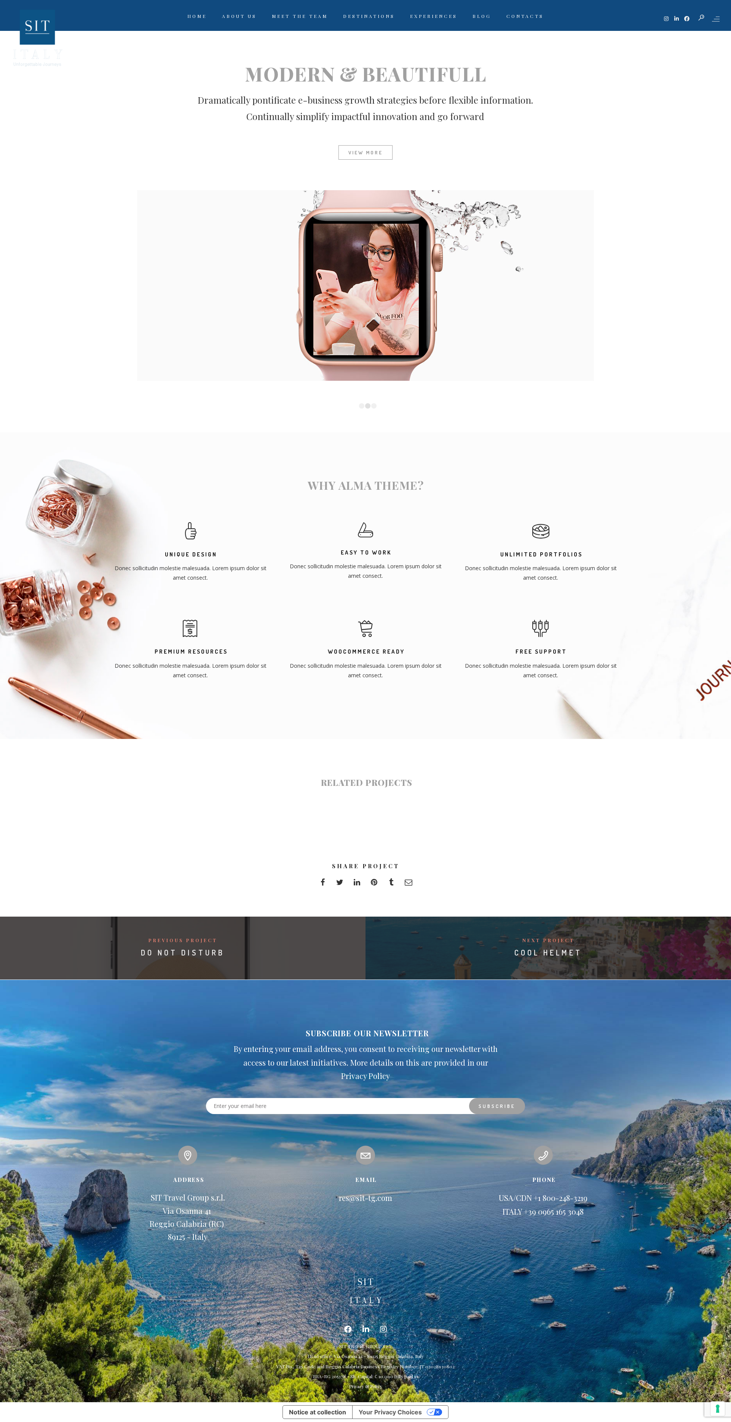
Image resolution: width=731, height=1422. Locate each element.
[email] (408, 884)
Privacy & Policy (365, 1386)
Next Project (548, 940)
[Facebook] (348, 1330)
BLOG (481, 16)
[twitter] (339, 884)
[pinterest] (374, 884)
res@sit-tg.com (365, 1198)
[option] (365, 285)
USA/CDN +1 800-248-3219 (543, 1198)
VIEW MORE (365, 152)
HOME (197, 16)
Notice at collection (317, 1412)
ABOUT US (239, 16)
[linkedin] (357, 884)
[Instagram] (383, 1330)
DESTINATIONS (369, 16)
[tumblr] (391, 884)
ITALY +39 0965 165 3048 (543, 1211)
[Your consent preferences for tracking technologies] (717, 1408)
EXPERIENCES (433, 16)
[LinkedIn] (365, 1330)
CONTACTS (525, 16)
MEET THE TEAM (300, 16)
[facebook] (322, 884)
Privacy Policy (365, 1076)
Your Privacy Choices (390, 1412)
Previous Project (182, 940)
